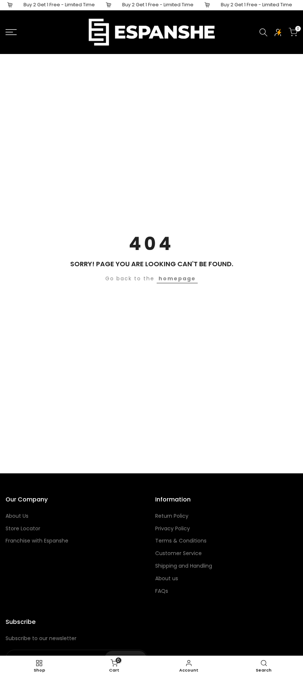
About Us (17, 516)
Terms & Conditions (181, 540)
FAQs (161, 591)
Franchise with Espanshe (37, 540)
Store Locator (23, 528)
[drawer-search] (263, 32)
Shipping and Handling (183, 565)
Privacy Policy (172, 528)
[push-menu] (11, 32)
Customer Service (178, 553)
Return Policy (171, 516)
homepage (177, 278)
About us (166, 578)
